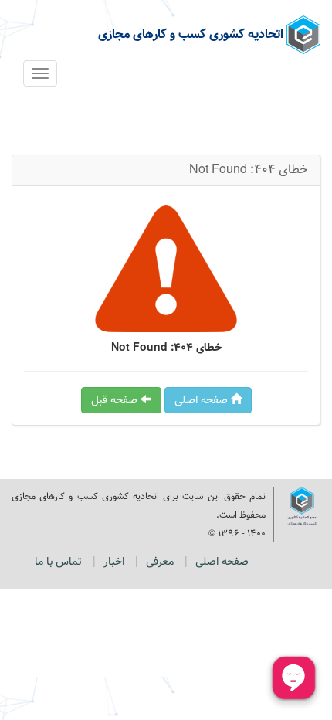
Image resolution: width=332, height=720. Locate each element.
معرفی (160, 561)
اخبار (113, 561)
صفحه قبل (116, 400)
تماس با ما (58, 561)
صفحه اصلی (202, 400)
